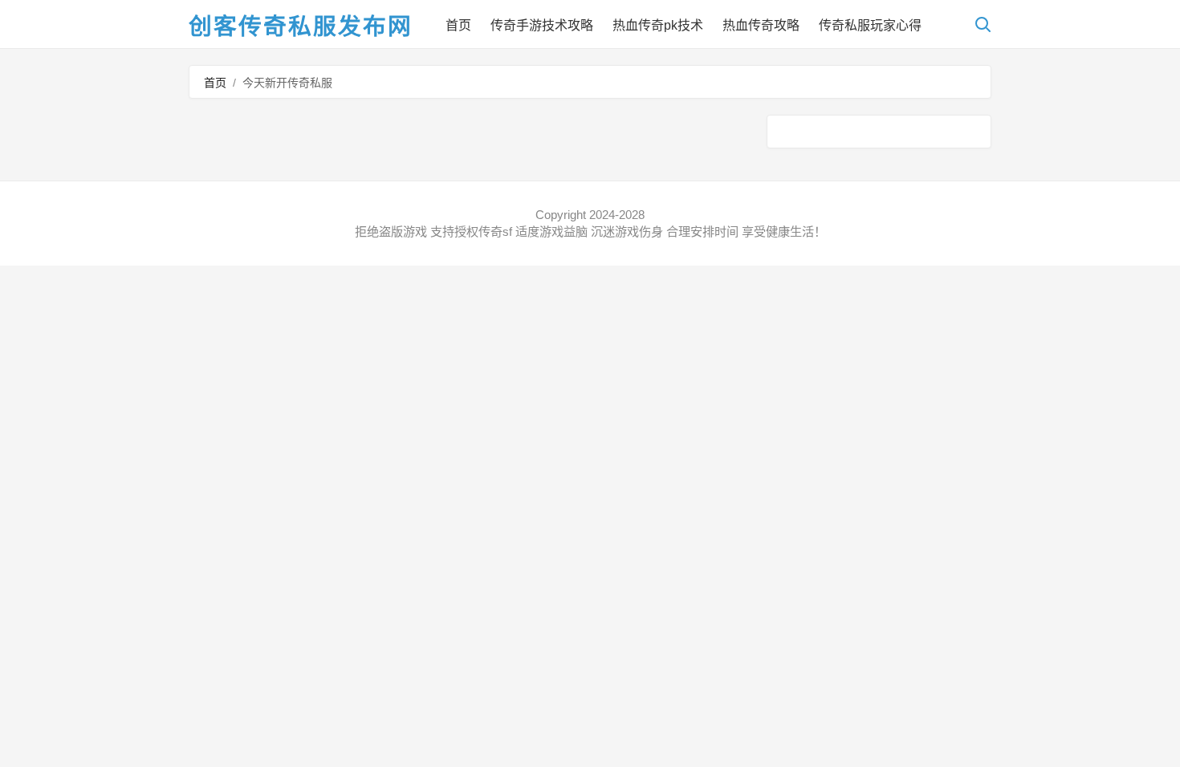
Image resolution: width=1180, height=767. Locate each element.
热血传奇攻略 (761, 25)
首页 (458, 25)
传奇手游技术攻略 (541, 25)
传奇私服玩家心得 (870, 25)
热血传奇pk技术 (657, 25)
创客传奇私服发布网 (301, 26)
